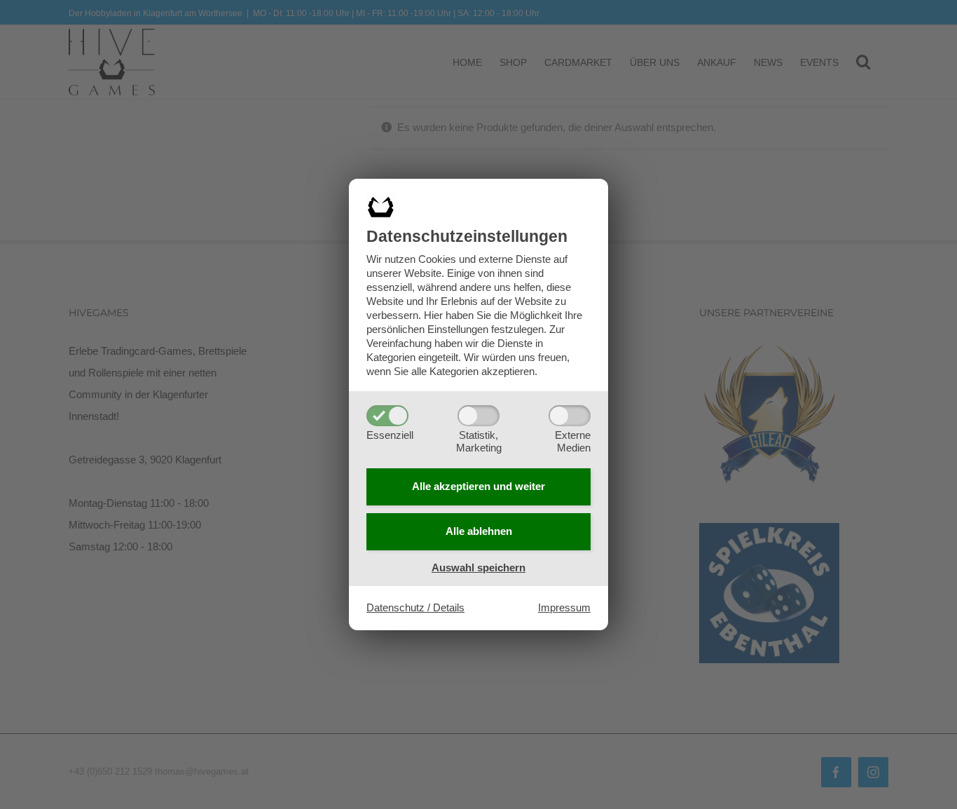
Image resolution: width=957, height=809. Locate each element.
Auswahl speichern (478, 567)
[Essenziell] (387, 415)
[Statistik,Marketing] (478, 415)
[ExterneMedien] (570, 415)
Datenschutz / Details (415, 607)
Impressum (564, 607)
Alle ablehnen (479, 531)
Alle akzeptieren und (478, 486)
